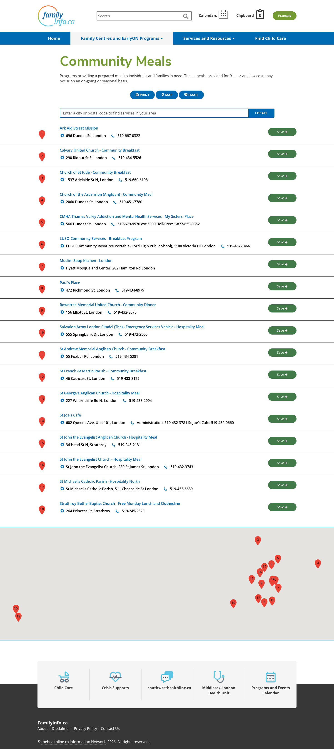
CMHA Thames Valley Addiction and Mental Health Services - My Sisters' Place (127, 216)
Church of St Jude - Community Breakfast (95, 172)
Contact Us (110, 728)
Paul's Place (70, 282)
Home (54, 38)
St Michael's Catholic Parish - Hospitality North (100, 481)
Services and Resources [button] (207, 38)
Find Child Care (270, 38)
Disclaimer (61, 728)
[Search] (185, 16)
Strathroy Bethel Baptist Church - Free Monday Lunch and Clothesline (120, 503)
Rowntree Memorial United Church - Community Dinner (108, 304)
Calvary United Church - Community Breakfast (100, 150)
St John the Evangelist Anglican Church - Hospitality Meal (108, 437)
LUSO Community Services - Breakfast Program (101, 238)
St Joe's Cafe (70, 415)
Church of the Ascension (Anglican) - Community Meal (106, 194)
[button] (264, 602)
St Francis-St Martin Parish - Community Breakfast (103, 370)
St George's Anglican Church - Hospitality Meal (100, 393)
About (42, 728)
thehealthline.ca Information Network (73, 741)
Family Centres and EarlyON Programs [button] (120, 38)
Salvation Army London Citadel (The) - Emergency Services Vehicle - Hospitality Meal (132, 326)
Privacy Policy (85, 728)
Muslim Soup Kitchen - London (86, 260)
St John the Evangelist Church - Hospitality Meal (100, 459)
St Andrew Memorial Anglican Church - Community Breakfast (112, 348)
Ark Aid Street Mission (79, 128)
